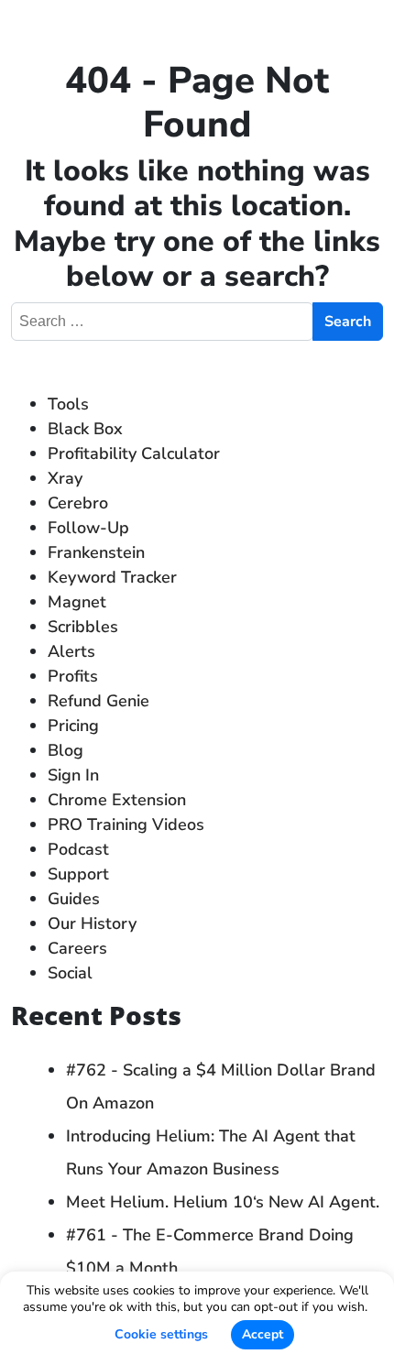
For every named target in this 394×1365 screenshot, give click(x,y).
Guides (74, 899)
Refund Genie (98, 701)
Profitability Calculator (134, 453)
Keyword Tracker (112, 577)
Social (70, 973)
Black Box (85, 429)
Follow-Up (88, 528)
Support (78, 874)
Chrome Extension (117, 800)
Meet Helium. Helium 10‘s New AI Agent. (222, 1202)
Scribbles (83, 627)
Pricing (73, 726)
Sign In (73, 775)
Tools (68, 404)
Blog (65, 750)
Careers (77, 948)
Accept (262, 1334)
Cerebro (78, 503)
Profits (73, 676)
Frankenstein (96, 552)
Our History (92, 923)
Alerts (71, 651)
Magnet (77, 602)
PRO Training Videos (126, 824)
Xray (65, 478)
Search (347, 321)
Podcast (78, 849)
